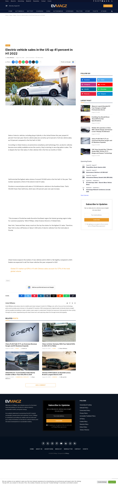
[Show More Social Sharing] (40, 62)
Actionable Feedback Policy (87, 416)
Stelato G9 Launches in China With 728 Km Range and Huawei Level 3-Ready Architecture (102, 129)
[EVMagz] (59, 6)
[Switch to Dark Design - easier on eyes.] (112, 1)
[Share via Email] (33, 62)
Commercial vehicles (22, 377)
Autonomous (58, 11)
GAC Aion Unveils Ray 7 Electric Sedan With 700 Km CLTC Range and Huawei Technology (102, 151)
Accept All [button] (112, 482)
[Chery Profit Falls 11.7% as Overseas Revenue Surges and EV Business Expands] (22, 332)
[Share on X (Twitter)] (16, 62)
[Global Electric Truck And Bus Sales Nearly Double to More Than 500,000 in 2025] (22, 360)
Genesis (54, 377)
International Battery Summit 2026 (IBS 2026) (99, 177)
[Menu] (6, 5)
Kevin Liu (24, 348)
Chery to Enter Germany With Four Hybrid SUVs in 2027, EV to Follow (58, 345)
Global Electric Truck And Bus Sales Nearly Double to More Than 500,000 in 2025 (20, 373)
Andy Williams (10, 57)
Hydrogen (69, 11)
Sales (14, 15)
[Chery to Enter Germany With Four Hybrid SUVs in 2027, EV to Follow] (59, 332)
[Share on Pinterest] (26, 62)
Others (104, 11)
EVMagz (67, 453)
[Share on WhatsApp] (23, 62)
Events (49, 1)
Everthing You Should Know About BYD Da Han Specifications (100, 119)
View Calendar (85, 195)
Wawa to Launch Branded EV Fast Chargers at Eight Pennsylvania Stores (101, 108)
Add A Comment (41, 385)
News (11, 15)
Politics (79, 11)
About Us (13, 1)
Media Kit (28, 1)
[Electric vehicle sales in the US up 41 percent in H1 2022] (40, 105)
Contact (43, 1)
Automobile (19, 11)
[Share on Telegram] (36, 62)
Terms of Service (84, 430)
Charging (39, 11)
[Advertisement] (57, 32)
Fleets (95, 11)
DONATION (108, 5)
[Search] (112, 11)
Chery (17, 348)
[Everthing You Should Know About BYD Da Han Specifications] (85, 119)
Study (88, 11)
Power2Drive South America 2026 (96, 167)
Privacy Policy (95, 226)
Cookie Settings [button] (102, 482)
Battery (30, 11)
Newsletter (36, 1)
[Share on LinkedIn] (30, 62)
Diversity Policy (84, 424)
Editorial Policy (84, 407)
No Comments (31, 57)
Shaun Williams (63, 348)
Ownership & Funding (86, 405)
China (48, 11)
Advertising (21, 1)
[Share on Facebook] (13, 62)
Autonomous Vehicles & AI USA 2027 (97, 172)
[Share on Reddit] (19, 62)
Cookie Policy (83, 421)
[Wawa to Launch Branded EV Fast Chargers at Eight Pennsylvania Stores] (85, 108)
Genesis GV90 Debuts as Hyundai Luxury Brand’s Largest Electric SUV (56, 373)
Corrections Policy (85, 410)
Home (7, 1)
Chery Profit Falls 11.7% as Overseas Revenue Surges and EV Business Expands (21, 345)
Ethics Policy (83, 427)
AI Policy (82, 418)
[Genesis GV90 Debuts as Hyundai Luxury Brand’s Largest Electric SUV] (59, 360)
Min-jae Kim (64, 377)
